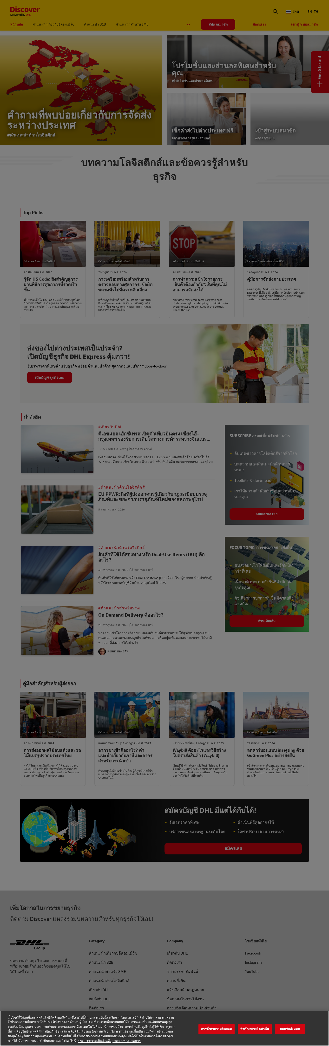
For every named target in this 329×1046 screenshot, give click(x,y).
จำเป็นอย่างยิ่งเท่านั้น (254, 1029)
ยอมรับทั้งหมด (290, 1029)
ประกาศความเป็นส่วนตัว (94, 1041)
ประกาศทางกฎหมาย (126, 1041)
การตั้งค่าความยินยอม (216, 1029)
